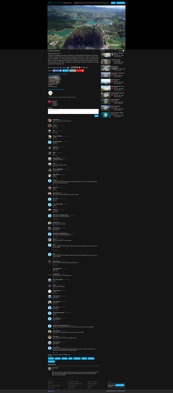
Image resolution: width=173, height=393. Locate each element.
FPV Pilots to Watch (72, 385)
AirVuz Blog (50, 381)
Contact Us (109, 381)
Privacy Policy (90, 385)
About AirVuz (94, 381)
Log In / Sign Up (120, 3)
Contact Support (119, 385)
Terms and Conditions (92, 383)
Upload (113, 3)
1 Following (54, 105)
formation (77, 358)
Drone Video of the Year (73, 381)
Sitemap (89, 387)
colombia (91, 358)
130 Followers (55, 104)
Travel (69, 354)
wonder (64, 358)
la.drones (54, 101)
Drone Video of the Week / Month (75, 383)
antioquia (51, 361)
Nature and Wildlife (63, 354)
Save (96, 115)
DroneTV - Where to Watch (54, 385)
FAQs (89, 381)
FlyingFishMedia (117, 61)
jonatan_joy (116, 54)
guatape (51, 358)
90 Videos (54, 102)
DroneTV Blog (51, 387)
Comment (50, 108)
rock (70, 358)
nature (84, 358)
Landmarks (56, 354)
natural (58, 358)
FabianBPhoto (116, 67)
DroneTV (50, 383)
